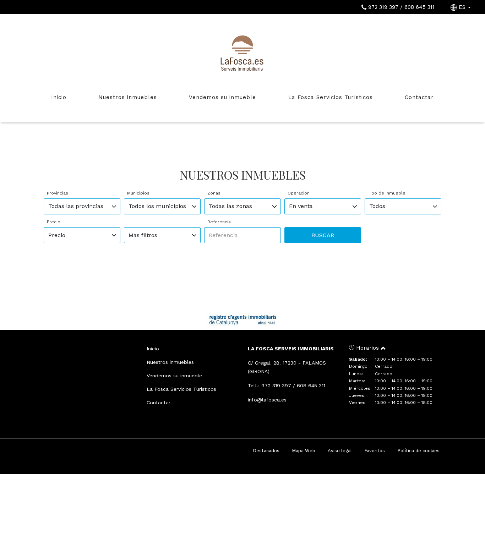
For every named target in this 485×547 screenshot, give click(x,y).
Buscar (322, 235)
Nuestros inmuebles (127, 97)
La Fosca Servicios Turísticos (330, 97)
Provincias (57, 193)
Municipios (138, 193)
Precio (53, 221)
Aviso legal (340, 450)
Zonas (213, 193)
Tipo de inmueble (386, 193)
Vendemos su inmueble (222, 97)
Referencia (219, 221)
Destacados (266, 450)
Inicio (58, 97)
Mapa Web (303, 450)
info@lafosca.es (267, 400)
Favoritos (374, 450)
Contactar (419, 97)
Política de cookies (418, 450)
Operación (299, 193)
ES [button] (462, 7)
